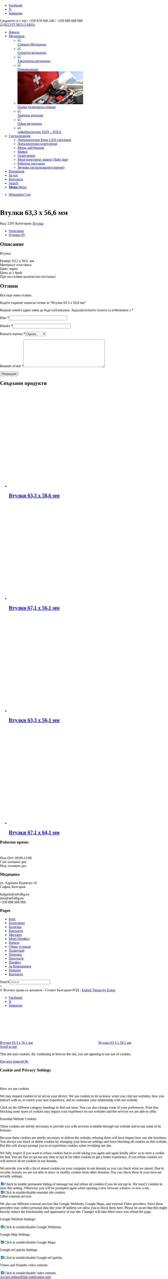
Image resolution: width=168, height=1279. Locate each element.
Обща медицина (30, 123)
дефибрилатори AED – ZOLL (40, 132)
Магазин (15, 935)
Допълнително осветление (37, 144)
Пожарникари (28, 69)
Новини (15, 970)
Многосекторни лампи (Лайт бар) (43, 159)
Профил (15, 962)
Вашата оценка (12, 334)
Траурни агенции (30, 115)
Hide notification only (36, 1277)
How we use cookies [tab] (14, 1088)
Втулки (38, 223)
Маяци (23, 151)
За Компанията (20, 966)
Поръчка (15, 954)
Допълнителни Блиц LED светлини (44, 140)
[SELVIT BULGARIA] (17, 24)
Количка (15, 927)
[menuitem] (88, 32)
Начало (14, 942)
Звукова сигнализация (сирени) (41, 167)
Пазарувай (16, 950)
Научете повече (11, 1061)
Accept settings (10, 1277)
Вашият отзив (11, 366)
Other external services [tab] (16, 1196)
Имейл (6, 326)
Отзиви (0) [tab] (17, 235)
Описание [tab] (16, 231)
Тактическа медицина (34, 61)
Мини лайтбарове (31, 148)
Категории (17, 923)
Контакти (16, 931)
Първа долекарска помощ (37, 107)
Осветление (26, 155)
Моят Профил (19, 939)
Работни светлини (31, 163)
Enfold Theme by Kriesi (98, 990)
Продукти (16, 958)
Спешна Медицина (32, 44)
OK (25, 1061)
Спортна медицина (32, 53)
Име (4, 318)
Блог (12, 919)
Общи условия (20, 946)
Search (4, 982)
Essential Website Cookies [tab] (18, 1119)
